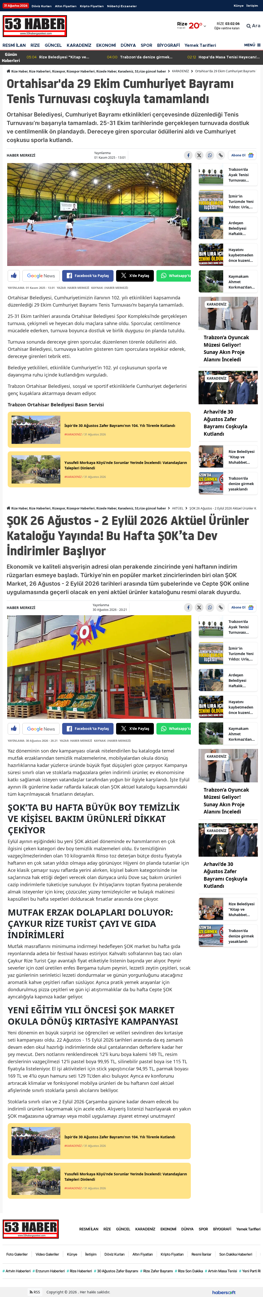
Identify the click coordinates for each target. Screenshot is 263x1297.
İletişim (252, 5)
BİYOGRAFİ (168, 45)
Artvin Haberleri (17, 1271)
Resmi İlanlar (201, 1254)
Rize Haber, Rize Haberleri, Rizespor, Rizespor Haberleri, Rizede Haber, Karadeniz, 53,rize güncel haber (88, 71)
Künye (239, 5)
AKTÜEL (177, 508)
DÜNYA (128, 45)
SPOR (146, 45)
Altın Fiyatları (65, 6)
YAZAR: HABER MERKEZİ (73, 288)
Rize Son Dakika (189, 1271)
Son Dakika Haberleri (235, 1254)
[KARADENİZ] (228, 313)
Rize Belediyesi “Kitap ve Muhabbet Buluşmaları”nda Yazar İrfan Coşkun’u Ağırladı (242, 457)
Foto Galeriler (17, 1254)
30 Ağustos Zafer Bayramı (116, 1271)
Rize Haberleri (79, 1271)
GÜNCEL (53, 45)
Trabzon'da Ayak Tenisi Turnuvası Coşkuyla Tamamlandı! (240, 175)
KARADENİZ (79, 45)
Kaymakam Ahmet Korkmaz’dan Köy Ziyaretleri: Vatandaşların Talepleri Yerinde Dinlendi (241, 282)
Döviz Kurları (41, 6)
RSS (36, 1292)
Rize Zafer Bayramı (156, 1271)
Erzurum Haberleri (49, 1271)
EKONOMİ (106, 45)
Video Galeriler (47, 1254)
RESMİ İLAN (14, 45)
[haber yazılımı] (224, 1292)
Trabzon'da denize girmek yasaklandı (241, 483)
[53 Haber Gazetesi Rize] (31, 1228)
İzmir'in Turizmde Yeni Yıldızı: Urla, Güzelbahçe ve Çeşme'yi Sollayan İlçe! (241, 202)
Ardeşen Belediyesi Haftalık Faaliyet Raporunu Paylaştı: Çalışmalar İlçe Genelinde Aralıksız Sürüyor (241, 228)
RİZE (35, 45)
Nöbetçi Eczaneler (122, 6)
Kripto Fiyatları (92, 6)
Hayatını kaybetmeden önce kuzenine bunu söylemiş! (241, 255)
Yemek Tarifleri (200, 45)
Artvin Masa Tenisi (221, 1271)
